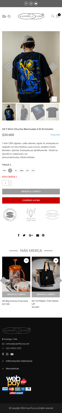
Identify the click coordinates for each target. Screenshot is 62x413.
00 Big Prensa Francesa (15, 301)
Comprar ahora (31, 200)
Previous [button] (9, 67)
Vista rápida (26, 260)
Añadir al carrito (16, 294)
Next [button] (53, 67)
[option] (31, 67)
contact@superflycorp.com (17, 343)
